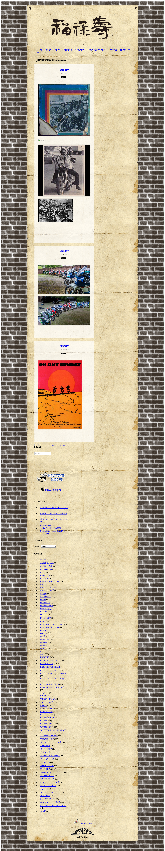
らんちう (44, 789)
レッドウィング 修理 (50, 802)
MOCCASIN (45, 639)
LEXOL (43, 630)
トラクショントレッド (50, 755)
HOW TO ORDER (97, 50)
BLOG (57, 50)
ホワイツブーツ (47, 779)
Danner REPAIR (46, 605)
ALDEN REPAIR (47, 563)
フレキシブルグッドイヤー (52, 772)
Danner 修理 (45, 609)
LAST (64, 445)
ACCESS (112, 50)
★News (43, 560)
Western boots (45, 715)
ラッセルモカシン (48, 786)
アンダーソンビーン (49, 735)
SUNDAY (64, 346)
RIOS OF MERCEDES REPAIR (53, 673)
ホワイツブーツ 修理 (50, 782)
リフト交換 (45, 796)
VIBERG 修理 (46, 702)
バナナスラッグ (47, 759)
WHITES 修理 (46, 727)
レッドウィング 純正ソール (53, 806)
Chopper (43, 593)
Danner (43, 599)
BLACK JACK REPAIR (49, 581)
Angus (42, 572)
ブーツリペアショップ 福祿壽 (82, 28)
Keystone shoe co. (47, 525)
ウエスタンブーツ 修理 (51, 742)
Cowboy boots (45, 596)
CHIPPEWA (45, 584)
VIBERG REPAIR (48, 699)
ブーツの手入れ (47, 765)
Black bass (44, 578)
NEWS (48, 50)
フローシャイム (47, 776)
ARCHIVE (37, 546)
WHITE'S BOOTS (47, 718)
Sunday (64, 70)
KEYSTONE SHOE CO (49, 627)
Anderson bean (46, 569)
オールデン (45, 745)
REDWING (44, 657)
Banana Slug (45, 575)
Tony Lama (44, 693)
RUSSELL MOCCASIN (49, 684)
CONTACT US (86, 824)
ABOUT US (125, 50)
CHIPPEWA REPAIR (48, 587)
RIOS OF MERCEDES (49, 670)
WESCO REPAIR (47, 708)
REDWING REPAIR (49, 660)
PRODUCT (80, 50)
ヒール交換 (45, 762)
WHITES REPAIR (47, 724)
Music (42, 648)
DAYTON (44, 612)
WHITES (43, 721)
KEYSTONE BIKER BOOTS (51, 624)
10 (53, 445)
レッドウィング (47, 799)
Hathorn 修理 (45, 618)
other (42, 654)
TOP (40, 50)
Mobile (43, 636)
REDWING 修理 (46, 664)
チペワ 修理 (45, 752)
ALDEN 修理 (46, 566)
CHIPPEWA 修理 (47, 590)
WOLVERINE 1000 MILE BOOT (53, 730)
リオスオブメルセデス (50, 792)
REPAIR (68, 50)
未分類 (43, 811)
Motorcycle (44, 645)
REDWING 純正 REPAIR (50, 667)
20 (55, 445)
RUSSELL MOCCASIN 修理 (52, 687)
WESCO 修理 (46, 712)
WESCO (43, 705)
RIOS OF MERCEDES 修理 (52, 679)
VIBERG (43, 696)
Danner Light (45, 602)
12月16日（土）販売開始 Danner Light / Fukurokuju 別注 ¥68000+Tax (52, 530)
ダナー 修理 (46, 749)
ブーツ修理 (45, 769)
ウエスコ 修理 (47, 739)
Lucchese (43, 633)
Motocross (44, 642)
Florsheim (44, 615)
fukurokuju (53, 490)
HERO (42, 621)
